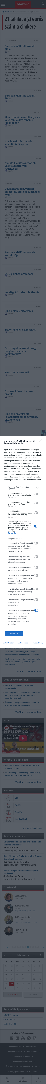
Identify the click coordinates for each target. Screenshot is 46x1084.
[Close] (41, 441)
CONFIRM (14, 633)
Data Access (23, 643)
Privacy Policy (37, 643)
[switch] (36, 494)
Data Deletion (8, 643)
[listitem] (23, 488)
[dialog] (23, 542)
